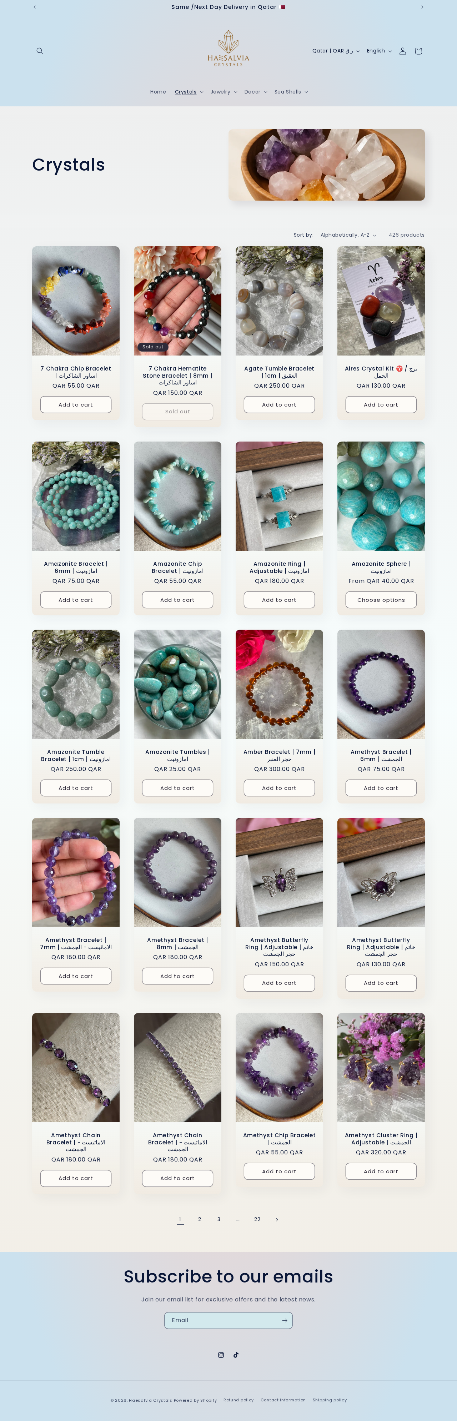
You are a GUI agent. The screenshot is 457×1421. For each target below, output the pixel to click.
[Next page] (277, 1220)
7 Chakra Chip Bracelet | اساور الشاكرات (75, 372)
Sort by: (303, 234)
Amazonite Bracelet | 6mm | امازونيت (76, 567)
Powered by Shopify (195, 1400)
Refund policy (239, 1400)
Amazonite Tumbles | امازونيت (177, 755)
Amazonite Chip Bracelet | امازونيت (178, 567)
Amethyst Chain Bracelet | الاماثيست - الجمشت (76, 1142)
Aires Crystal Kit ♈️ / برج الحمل (381, 372)
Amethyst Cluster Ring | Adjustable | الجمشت (381, 1139)
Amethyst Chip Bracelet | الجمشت (279, 1139)
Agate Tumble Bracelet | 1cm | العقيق (279, 372)
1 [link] (180, 1219)
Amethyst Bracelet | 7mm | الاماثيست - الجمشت (76, 944)
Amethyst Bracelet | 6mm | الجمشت (381, 755)
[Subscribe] (284, 1320)
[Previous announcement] (34, 7)
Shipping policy (330, 1400)
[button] (40, 51)
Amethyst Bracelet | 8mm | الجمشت (177, 944)
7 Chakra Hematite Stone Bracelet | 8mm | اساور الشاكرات (178, 375)
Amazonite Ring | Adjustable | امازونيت (279, 567)
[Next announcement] (422, 7)
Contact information (283, 1400)
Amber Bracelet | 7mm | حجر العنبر (279, 755)
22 (257, 1219)
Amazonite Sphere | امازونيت (381, 567)
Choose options (381, 600)
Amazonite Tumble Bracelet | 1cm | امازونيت (75, 755)
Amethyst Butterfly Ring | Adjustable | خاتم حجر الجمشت (279, 947)
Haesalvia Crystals (150, 1400)
